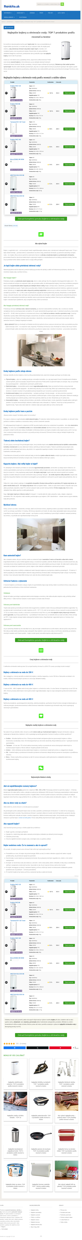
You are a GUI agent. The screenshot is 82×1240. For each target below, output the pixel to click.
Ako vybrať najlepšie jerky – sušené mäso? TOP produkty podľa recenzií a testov (66, 1117)
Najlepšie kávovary (35, 1222)
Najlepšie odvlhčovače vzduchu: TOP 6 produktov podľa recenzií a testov (15, 1084)
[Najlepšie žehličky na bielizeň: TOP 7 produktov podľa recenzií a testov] (41, 1068)
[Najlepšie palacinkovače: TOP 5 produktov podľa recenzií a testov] (41, 1101)
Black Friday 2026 (35, 1227)
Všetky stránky (63, 1222)
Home (3, 21)
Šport (41, 13)
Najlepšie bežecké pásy (36, 1224)
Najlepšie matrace (35, 1219)
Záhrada (32, 13)
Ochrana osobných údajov (66, 1217)
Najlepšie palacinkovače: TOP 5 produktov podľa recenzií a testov (41, 1117)
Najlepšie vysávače (35, 1215)
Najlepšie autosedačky (36, 1212)
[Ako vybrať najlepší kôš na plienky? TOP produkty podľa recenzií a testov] (66, 1170)
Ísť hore (76, 876)
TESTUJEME (4, 1229)
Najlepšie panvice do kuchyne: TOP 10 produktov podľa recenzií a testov (41, 1151)
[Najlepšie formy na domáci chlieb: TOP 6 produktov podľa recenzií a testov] (66, 1135)
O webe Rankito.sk (64, 1219)
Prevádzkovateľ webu (65, 1212)
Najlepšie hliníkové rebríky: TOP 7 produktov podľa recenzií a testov (66, 1084)
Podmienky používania (65, 1215)
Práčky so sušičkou (35, 1217)
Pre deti (50, 13)
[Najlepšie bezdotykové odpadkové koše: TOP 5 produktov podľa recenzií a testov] (15, 1135)
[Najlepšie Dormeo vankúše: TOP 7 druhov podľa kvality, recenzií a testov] (41, 1170)
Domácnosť (20, 13)
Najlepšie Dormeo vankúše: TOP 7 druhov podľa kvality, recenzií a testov (41, 1186)
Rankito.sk (2, 1236)
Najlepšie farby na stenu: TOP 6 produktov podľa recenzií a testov (15, 1186)
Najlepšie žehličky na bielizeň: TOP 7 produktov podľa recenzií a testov (41, 1084)
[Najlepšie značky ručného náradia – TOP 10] (15, 1101)
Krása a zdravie (8, 17)
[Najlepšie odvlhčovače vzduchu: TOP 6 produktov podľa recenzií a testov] (15, 1068)
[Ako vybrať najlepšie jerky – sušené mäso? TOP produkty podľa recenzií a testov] (66, 1101)
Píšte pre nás (63, 1210)
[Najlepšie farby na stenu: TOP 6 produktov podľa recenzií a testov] (15, 1170)
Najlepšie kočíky (35, 1210)
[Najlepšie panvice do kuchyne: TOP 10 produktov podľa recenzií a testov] (41, 1135)
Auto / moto (61, 13)
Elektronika (23, 17)
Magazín (3, 1226)
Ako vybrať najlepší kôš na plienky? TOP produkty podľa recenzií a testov (66, 1186)
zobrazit (15, 225)
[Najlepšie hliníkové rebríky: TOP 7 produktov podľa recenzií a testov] (66, 1068)
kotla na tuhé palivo (25, 818)
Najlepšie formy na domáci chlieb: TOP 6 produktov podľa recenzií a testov (66, 1151)
